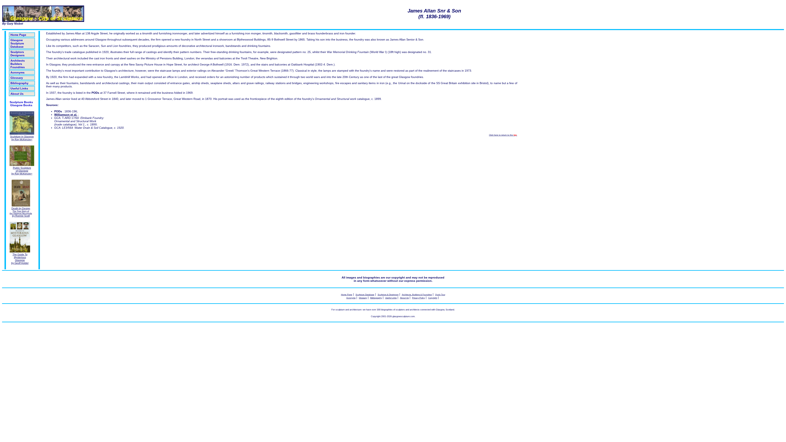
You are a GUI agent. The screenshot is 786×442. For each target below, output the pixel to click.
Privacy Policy (418, 298)
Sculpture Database (365, 294)
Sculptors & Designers (388, 294)
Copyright (432, 298)
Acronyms (17, 72)
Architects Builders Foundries (18, 64)
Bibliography (19, 83)
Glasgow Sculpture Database (17, 43)
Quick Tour (440, 294)
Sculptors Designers (17, 53)
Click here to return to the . (503, 135)
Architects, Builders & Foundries (417, 294)
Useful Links (19, 88)
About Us (17, 93)
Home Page (18, 34)
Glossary (17, 77)
